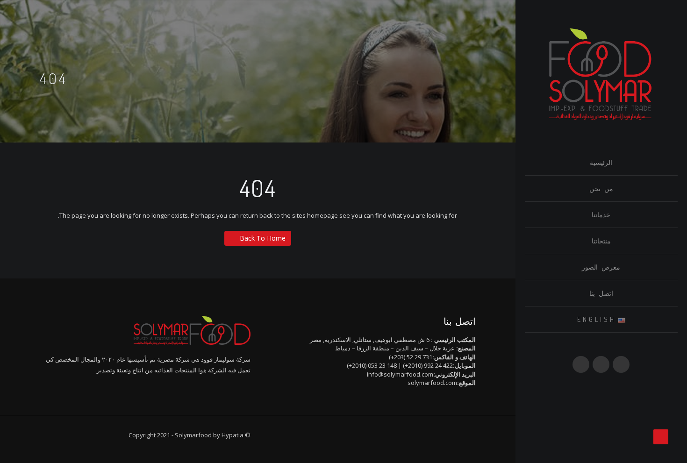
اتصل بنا (601, 293)
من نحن (601, 188)
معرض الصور (601, 267)
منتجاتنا (601, 241)
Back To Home (263, 238)
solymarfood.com (432, 382)
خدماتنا (601, 215)
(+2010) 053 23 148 (372, 365)
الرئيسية (601, 162)
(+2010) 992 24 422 (428, 365)
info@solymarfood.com (400, 374)
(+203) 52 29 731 (410, 357)
